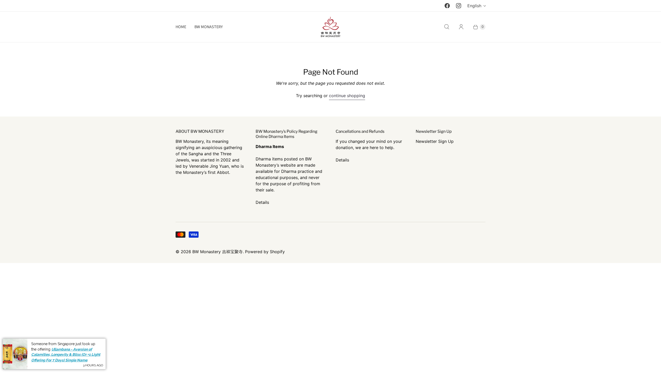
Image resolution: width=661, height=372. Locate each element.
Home (181, 27)
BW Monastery (208, 27)
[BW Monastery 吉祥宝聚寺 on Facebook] (447, 5)
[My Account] (461, 27)
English (474, 5)
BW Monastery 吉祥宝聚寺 (217, 251)
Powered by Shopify (265, 251)
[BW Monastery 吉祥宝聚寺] (330, 27)
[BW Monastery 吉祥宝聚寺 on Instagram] (458, 5)
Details (262, 202)
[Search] (446, 27)
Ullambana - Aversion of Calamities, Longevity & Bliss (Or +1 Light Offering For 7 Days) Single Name (65, 354)
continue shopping (347, 95)
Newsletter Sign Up (435, 141)
